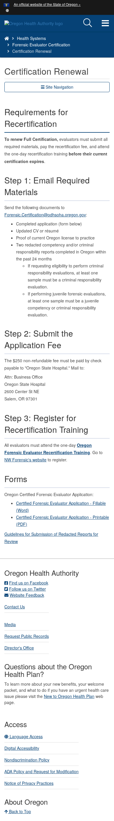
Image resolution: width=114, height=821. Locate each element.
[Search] (87, 23)
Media (10, 624)
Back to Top (19, 811)
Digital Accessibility (21, 748)
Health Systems (31, 38)
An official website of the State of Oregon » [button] (47, 4)
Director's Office (19, 648)
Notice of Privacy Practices (28, 783)
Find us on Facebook (28, 583)
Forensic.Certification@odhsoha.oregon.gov (45, 215)
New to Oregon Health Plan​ (69, 696)
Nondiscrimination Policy (26, 760)
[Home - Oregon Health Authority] (6, 38)
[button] (7, 10)
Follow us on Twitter (27, 589)
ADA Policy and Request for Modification (41, 771)
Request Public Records (26, 636)
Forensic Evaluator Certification (41, 45)
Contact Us (14, 607)
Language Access (25, 736)
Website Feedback (27, 595)
